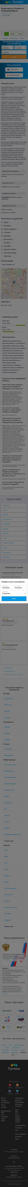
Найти (14, 598)
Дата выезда (17, 586)
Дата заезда (4, 586)
